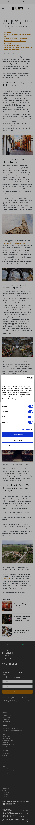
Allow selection (17, 440)
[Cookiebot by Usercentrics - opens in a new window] (25, 378)
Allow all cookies (17, 434)
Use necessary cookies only (17, 445)
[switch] (30, 411)
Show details (26, 429)
